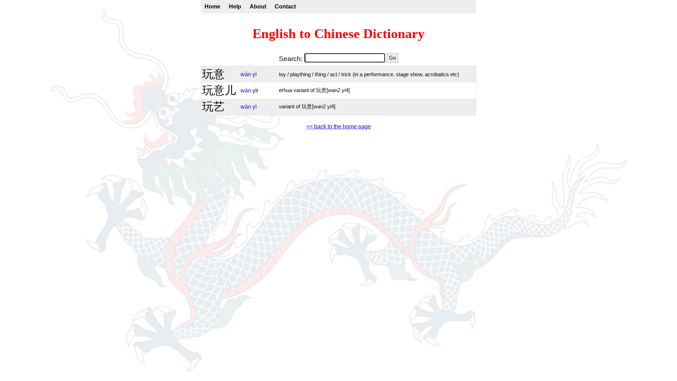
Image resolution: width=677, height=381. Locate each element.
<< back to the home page (338, 126)
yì (254, 74)
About (258, 7)
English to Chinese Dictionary (338, 33)
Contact (285, 7)
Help (235, 7)
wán (245, 74)
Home (212, 7)
